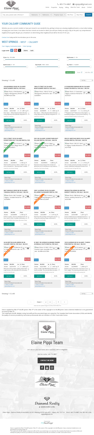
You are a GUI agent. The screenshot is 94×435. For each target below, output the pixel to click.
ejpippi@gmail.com (10, 130)
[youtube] (47, 368)
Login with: (5, 50)
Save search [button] (69, 72)
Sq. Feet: (73, 64)
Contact (89, 7)
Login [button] (31, 50)
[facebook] (42, 368)
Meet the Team (75, 7)
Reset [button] (78, 72)
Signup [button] (26, 50)
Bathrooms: (9, 64)
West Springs (27, 46)
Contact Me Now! (47, 360)
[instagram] (52, 368)
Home (47, 7)
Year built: (42, 64)
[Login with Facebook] (11, 51)
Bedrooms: (72, 57)
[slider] (4, 59)
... (54, 302)
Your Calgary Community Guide (11, 46)
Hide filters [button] (88, 72)
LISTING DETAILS (9, 120)
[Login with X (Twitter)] (19, 51)
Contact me (5, 37)
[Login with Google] (15, 51)
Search (88, 14)
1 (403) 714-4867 (9, 129)
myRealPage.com (47, 423)
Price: (9, 57)
